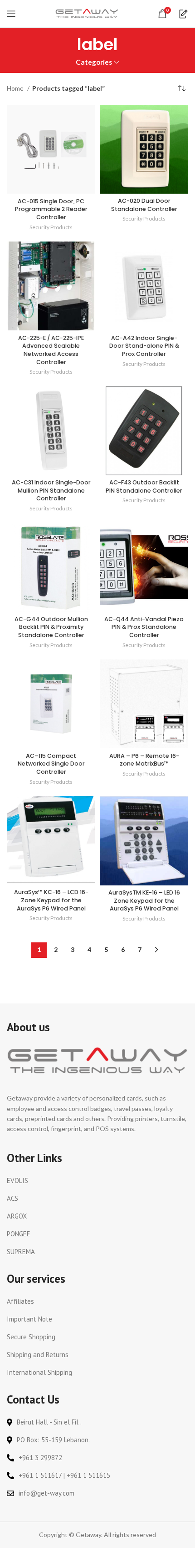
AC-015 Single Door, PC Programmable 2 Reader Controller (51, 209)
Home (16, 88)
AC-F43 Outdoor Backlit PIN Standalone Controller (144, 486)
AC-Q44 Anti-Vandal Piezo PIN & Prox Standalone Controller (144, 627)
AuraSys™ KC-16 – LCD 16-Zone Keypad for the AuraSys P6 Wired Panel (51, 900)
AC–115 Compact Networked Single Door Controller (51, 764)
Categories (94, 62)
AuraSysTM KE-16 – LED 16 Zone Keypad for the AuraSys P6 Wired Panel (144, 900)
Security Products (51, 227)
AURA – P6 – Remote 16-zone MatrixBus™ (144, 760)
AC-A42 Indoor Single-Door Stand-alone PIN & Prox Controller (144, 346)
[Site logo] (87, 13)
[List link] (97, 1180)
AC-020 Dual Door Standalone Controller (144, 205)
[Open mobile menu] (11, 14)
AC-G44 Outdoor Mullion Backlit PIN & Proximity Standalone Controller (51, 627)
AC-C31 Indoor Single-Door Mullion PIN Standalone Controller (51, 490)
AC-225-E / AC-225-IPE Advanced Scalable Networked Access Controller (51, 350)
